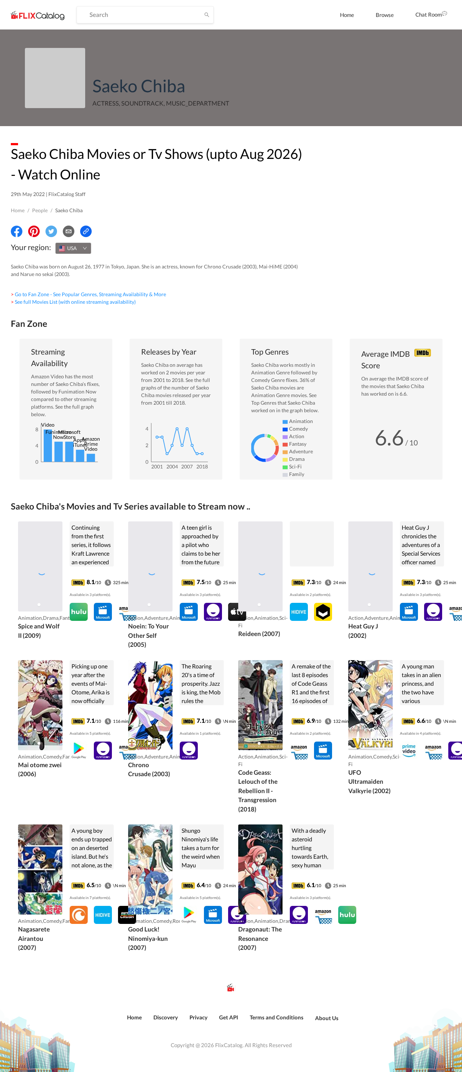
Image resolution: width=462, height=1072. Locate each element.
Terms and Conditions (277, 1017)
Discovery (165, 1017)
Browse (385, 15)
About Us (327, 1018)
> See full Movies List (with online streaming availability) (73, 302)
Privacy (198, 1017)
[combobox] (73, 248)
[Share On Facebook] (16, 231)
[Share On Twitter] (51, 231)
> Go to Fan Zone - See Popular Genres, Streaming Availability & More (88, 294)
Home (347, 15)
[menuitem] (347, 15)
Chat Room (428, 14)
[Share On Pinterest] (34, 231)
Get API (228, 1017)
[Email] (68, 231)
